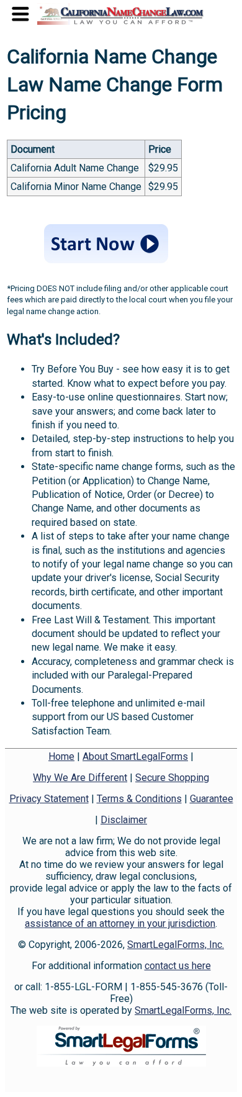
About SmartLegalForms (135, 756)
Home (61, 756)
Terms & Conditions (139, 799)
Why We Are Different (80, 777)
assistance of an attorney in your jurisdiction (120, 923)
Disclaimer (124, 820)
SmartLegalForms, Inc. (175, 944)
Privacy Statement (49, 799)
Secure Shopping (172, 777)
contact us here (178, 966)
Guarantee (211, 799)
